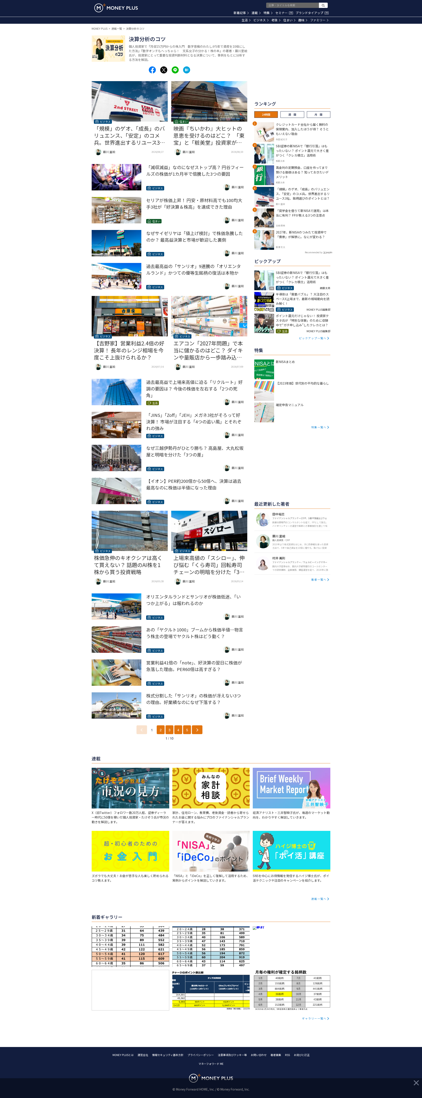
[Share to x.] (163, 69)
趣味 (301, 20)
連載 (255, 13)
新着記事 (240, 13)
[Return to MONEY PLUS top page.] (116, 8)
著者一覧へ (319, 579)
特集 (267, 13)
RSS (287, 1055)
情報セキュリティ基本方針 (168, 1055)
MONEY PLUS (99, 28)
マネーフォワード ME (211, 1063)
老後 (274, 20)
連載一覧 (116, 28)
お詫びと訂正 (302, 1055)
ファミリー (318, 20)
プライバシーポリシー (200, 1055)
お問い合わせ (259, 1055)
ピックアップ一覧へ (313, 338)
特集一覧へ (319, 427)
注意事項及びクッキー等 (232, 1055)
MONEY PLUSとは (123, 1055)
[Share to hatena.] (186, 69)
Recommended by (313, 252)
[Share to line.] (175, 69)
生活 (245, 20)
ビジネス (259, 20)
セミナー (283, 13)
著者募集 (276, 1055)
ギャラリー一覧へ (314, 1018)
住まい (288, 20)
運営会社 (143, 1055)
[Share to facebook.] (152, 69)
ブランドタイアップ (312, 13)
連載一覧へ (319, 899)
